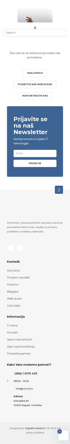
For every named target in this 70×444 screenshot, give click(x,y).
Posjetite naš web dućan (35, 84)
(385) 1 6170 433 (25, 373)
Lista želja (13, 305)
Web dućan (14, 298)
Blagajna (13, 291)
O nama (12, 325)
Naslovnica (35, 73)
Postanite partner (18, 353)
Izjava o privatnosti (19, 339)
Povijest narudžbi (18, 277)
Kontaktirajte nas (35, 95)
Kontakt (12, 332)
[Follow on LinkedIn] (19, 248)
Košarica (12, 284)
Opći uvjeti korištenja (21, 346)
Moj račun (13, 270)
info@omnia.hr (24, 388)
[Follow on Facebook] (10, 248)
